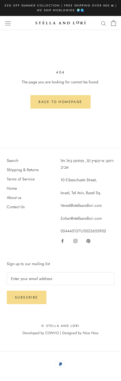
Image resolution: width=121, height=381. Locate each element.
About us (14, 197)
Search (12, 160)
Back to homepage (60, 101)
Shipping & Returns (23, 170)
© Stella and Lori (60, 325)
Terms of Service (21, 179)
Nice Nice (90, 333)
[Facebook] (62, 240)
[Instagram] (75, 240)
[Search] (103, 22)
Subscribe (26, 297)
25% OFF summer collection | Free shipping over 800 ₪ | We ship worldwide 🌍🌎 (61, 7)
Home (12, 188)
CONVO (52, 333)
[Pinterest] (88, 240)
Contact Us (16, 207)
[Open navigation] (8, 23)
